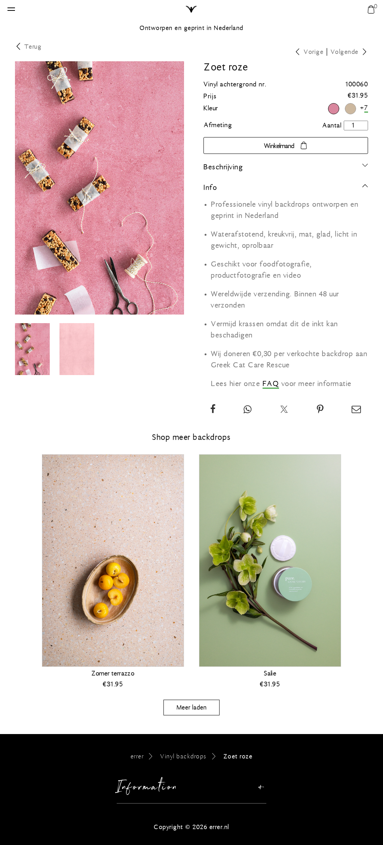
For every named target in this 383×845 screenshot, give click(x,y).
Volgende (345, 52)
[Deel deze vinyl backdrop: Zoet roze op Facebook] (213, 410)
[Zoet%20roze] (320, 410)
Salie (270, 673)
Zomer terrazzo (113, 673)
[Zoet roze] (333, 108)
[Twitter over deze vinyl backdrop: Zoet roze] (284, 410)
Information (147, 788)
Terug (33, 46)
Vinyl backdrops (183, 756)
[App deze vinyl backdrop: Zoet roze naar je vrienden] (247, 410)
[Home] (192, 9)
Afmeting (218, 125)
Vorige (314, 52)
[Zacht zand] (350, 108)
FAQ (271, 383)
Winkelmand (279, 146)
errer (137, 756)
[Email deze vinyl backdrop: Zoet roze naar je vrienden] (357, 410)
